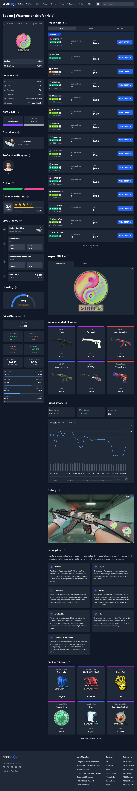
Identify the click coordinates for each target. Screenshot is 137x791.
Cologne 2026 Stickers (85, 777)
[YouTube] (17, 767)
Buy (62, 28)
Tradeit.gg (56, 137)
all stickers (98, 738)
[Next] (131, 518)
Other (90, 4)
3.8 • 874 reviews (55, 225)
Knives (45, 4)
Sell (91, 28)
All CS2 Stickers (128, 765)
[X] (9, 767)
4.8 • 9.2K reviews (55, 61)
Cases (62, 4)
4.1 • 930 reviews (55, 157)
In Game (10, 24)
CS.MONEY (57, 39)
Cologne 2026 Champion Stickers (89, 773)
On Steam (38, 24)
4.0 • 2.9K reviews (55, 102)
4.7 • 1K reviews (54, 239)
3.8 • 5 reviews (54, 129)
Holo (40, 86)
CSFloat (55, 55)
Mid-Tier (29, 4)
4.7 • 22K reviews (55, 143)
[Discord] (5, 767)
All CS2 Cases (128, 769)
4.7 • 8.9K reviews (56, 45)
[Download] (51, 540)
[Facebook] (13, 767)
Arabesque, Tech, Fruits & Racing (88, 765)
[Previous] (51, 518)
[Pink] (34, 189)
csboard (55, 164)
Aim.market (57, 151)
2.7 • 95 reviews (55, 74)
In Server (24, 24)
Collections (71, 4)
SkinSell (55, 123)
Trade (120, 28)
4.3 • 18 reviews (54, 170)
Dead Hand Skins (83, 785)
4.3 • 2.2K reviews (55, 88)
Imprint (108, 785)
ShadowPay (57, 219)
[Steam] (21, 767)
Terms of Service (112, 773)
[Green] (13, 189)
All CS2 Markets (128, 781)
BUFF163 (56, 68)
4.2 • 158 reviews (55, 115)
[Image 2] (93, 540)
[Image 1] (89, 540)
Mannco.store (57, 96)
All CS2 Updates (128, 785)
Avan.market (57, 205)
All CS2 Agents (128, 777)
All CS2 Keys (127, 773)
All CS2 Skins (127, 762)
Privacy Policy (111, 777)
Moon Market (57, 192)
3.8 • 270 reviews (55, 198)
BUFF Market (57, 233)
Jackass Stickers (83, 769)
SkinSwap (56, 82)
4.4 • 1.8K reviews (55, 211)
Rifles (37, 4)
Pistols (20, 4)
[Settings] (98, 4)
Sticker (39, 81)
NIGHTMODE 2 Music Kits (86, 781)
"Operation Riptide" (35, 103)
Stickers (81, 4)
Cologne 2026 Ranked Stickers (88, 762)
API (107, 762)
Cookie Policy (111, 781)
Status (108, 769)
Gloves (53, 4)
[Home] (10, 4)
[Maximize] (131, 269)
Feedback (109, 765)
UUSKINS (56, 109)
